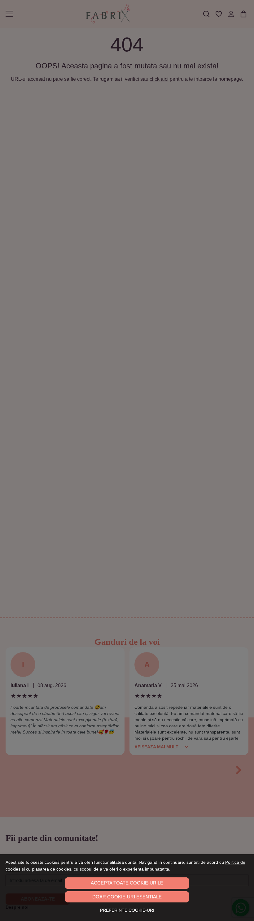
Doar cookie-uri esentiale (127, 896)
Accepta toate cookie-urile (127, 882)
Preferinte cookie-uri (127, 910)
